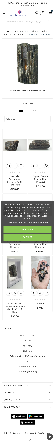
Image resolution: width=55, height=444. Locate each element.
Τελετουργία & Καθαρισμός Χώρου (27, 356)
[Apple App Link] (19, 416)
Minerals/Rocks (27, 335)
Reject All (27, 229)
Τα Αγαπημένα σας (27, 372)
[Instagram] (31, 440)
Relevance (27, 119)
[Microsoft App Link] (27, 422)
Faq (27, 361)
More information (16, 222)
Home (7, 328)
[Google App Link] (36, 416)
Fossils (27, 340)
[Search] (49, 21)
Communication (27, 366)
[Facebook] (26, 440)
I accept (27, 237)
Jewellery (27, 346)
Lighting (27, 351)
